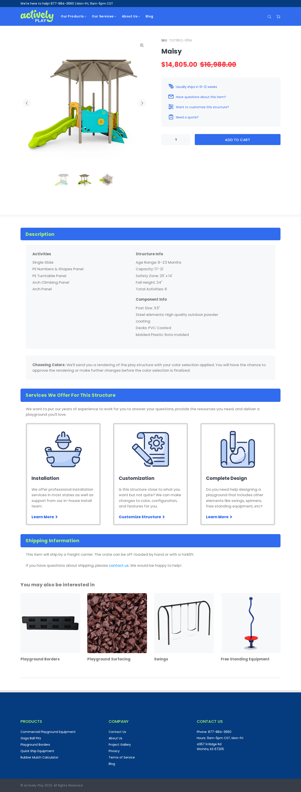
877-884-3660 (62, 3)
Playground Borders (35, 744)
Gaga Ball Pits (30, 738)
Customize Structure (140, 517)
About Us (115, 738)
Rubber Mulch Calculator (39, 757)
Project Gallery (120, 744)
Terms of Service (122, 757)
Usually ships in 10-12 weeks (196, 87)
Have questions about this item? (201, 97)
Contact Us (117, 732)
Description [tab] (40, 234)
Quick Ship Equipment (37, 751)
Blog (112, 764)
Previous (27, 103)
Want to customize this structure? (202, 107)
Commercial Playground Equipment (48, 732)
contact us (119, 565)
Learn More (43, 517)
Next (142, 103)
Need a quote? (187, 117)
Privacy (114, 751)
